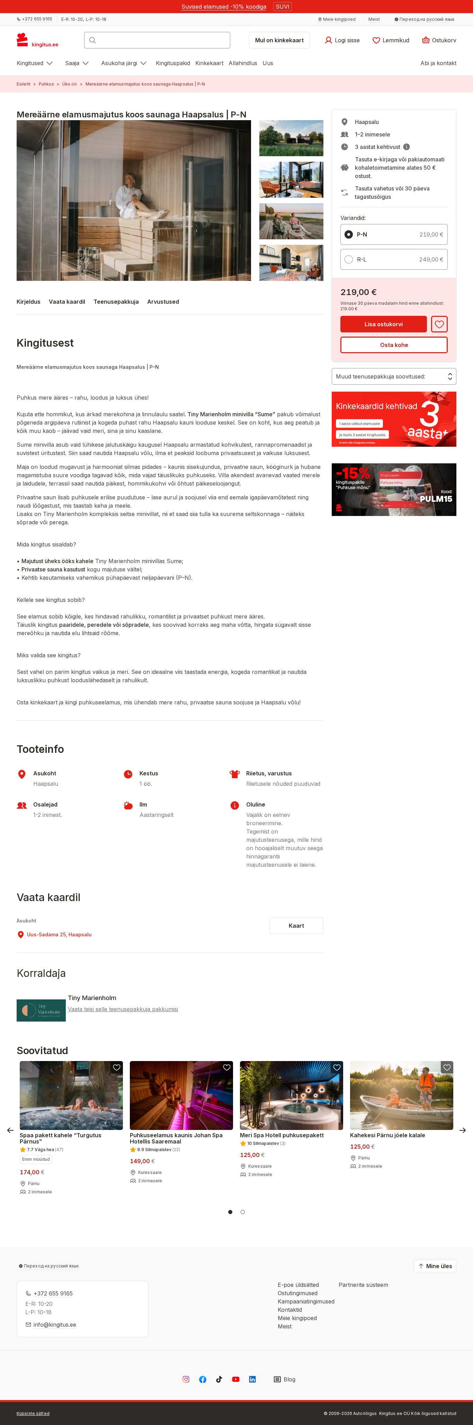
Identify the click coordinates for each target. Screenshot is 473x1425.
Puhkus (46, 84)
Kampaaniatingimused (306, 1301)
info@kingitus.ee (55, 1324)
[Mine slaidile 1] (230, 1212)
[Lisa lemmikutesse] (439, 324)
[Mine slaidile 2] (243, 1212)
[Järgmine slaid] (462, 1130)
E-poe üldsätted (298, 1284)
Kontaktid (290, 1309)
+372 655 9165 (53, 1293)
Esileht (23, 84)
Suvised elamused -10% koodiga (223, 6)
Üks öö (69, 84)
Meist (285, 1326)
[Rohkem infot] (406, 147)
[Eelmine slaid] (10, 1130)
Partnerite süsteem (363, 1284)
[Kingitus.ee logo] (41, 42)
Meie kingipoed (297, 1318)
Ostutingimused (298, 1293)
